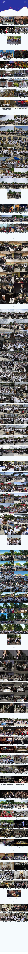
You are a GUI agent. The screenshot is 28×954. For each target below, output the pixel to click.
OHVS (3, 2)
